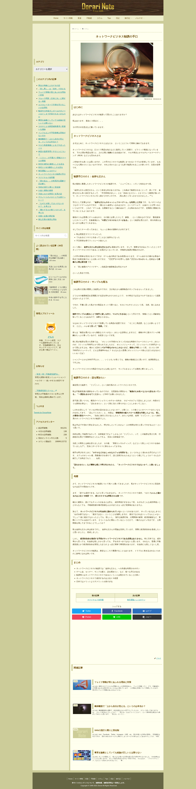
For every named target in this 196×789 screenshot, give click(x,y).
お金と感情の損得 (45, 190)
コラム (100, 779)
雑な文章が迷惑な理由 (47, 219)
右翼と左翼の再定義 (46, 216)
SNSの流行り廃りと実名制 (49, 187)
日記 (112, 779)
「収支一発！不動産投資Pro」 (47, 374)
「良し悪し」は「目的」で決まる (52, 89)
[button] (147, 617)
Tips (106, 779)
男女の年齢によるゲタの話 (49, 85)
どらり (51, 337)
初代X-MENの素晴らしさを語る (51, 164)
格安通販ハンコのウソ (136, 600)
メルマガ (126, 779)
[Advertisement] (116, 639)
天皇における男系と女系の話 (50, 194)
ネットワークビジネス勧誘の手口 (52, 174)
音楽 (86, 779)
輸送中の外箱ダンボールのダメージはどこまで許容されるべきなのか (52, 114)
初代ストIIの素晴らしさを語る (50, 167)
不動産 (93, 779)
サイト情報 (79, 779)
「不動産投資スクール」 (45, 391)
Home (70, 779)
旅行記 (118, 779)
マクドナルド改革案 (95, 600)
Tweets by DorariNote (42, 413)
